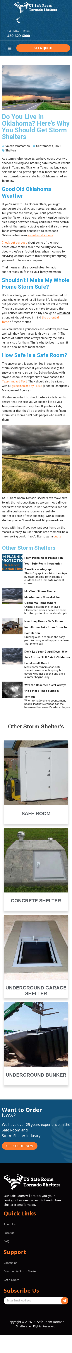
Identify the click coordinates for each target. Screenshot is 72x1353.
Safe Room (36, 813)
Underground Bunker (36, 1075)
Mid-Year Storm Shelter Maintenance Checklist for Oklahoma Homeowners (42, 597)
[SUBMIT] (64, 1300)
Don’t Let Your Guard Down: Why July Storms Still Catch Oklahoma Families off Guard (47, 657)
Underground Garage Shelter (36, 990)
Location (9, 1233)
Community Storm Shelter (20, 1271)
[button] (9, 48)
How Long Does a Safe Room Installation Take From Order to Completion (45, 627)
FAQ (6, 1241)
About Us (10, 1224)
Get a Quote (11, 1280)
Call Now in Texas (18, 31)
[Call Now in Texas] (18, 20)
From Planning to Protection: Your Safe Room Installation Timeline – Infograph (44, 563)
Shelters (10, 150)
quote (57, 536)
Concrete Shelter (36, 900)
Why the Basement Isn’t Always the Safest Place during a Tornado (45, 690)
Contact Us (10, 1263)
